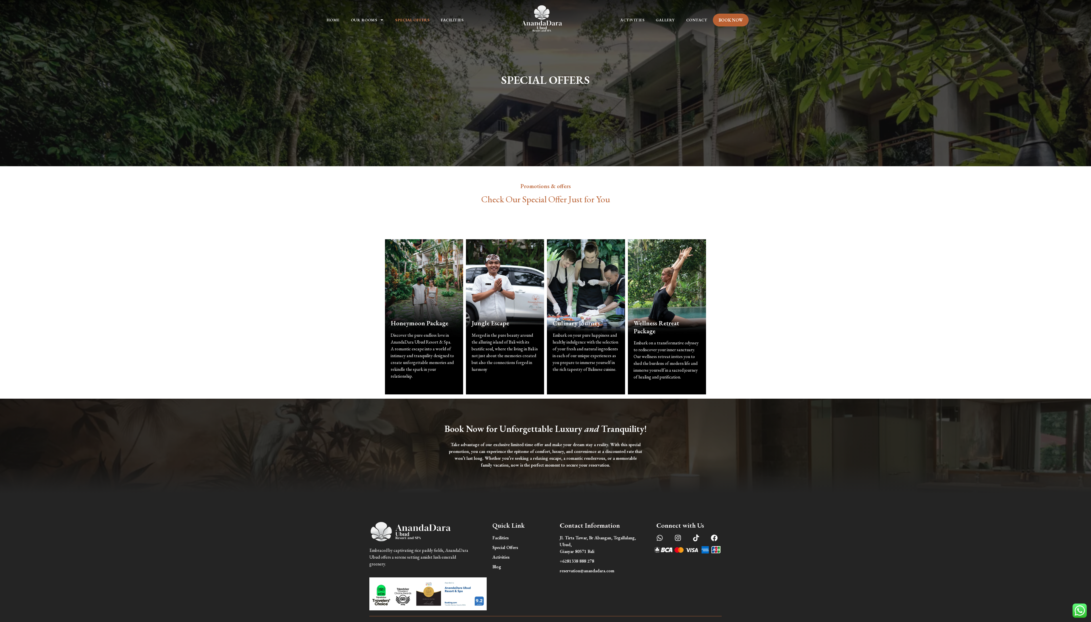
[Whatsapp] (659, 537)
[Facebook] (714, 537)
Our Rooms (364, 19)
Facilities (452, 19)
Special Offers (412, 19)
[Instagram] (677, 537)
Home (333, 19)
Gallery (665, 19)
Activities (632, 19)
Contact (696, 19)
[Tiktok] (696, 537)
